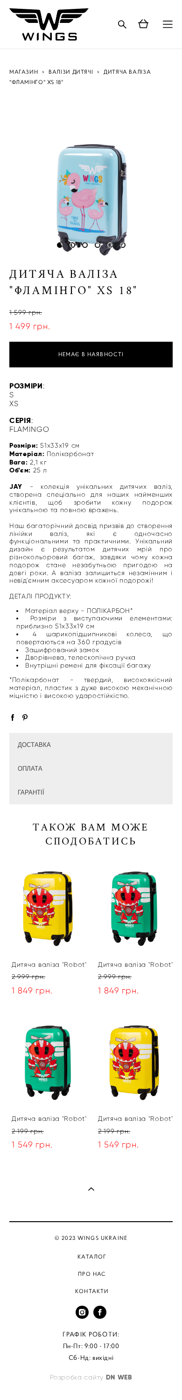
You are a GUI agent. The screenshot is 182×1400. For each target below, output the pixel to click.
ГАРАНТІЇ (31, 792)
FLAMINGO (29, 429)
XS (13, 403)
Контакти (92, 1291)
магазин (23, 71)
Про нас (92, 1274)
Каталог (91, 1256)
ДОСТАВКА (34, 744)
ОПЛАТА (30, 768)
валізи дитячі (71, 71)
